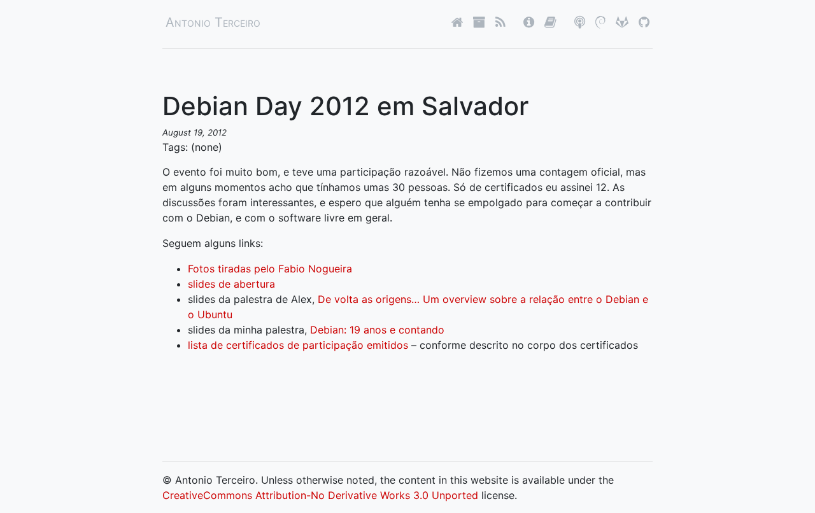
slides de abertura (231, 284)
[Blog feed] (500, 22)
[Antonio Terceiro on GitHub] (644, 22)
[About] (528, 22)
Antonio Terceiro (213, 22)
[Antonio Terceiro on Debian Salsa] (600, 22)
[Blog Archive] (479, 22)
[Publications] (550, 22)
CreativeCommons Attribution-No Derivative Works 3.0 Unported (320, 495)
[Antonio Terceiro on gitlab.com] (622, 22)
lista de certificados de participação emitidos (298, 345)
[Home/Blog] (457, 22)
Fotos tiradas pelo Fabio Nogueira (270, 268)
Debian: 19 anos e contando (377, 329)
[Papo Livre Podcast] (579, 22)
